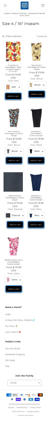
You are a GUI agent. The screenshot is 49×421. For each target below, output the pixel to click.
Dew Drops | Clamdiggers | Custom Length (36, 67)
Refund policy (22, 407)
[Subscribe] (38, 383)
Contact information (26, 415)
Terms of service (18, 411)
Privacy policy (35, 407)
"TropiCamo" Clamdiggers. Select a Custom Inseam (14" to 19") (13, 68)
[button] (5, 5)
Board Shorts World (22, 404)
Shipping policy (33, 411)
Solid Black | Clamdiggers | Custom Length (36, 133)
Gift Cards (10, 360)
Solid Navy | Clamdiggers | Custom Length (35, 198)
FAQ (7, 366)
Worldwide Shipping (15, 354)
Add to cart (13, 96)
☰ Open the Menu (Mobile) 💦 (20, 320)
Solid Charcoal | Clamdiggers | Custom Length (15, 198)
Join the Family (12, 348)
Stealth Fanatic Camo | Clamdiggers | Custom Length (14, 262)
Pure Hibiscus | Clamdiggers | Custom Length (14, 133)
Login (8, 314)
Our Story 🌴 (11, 326)
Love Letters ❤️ (13, 332)
